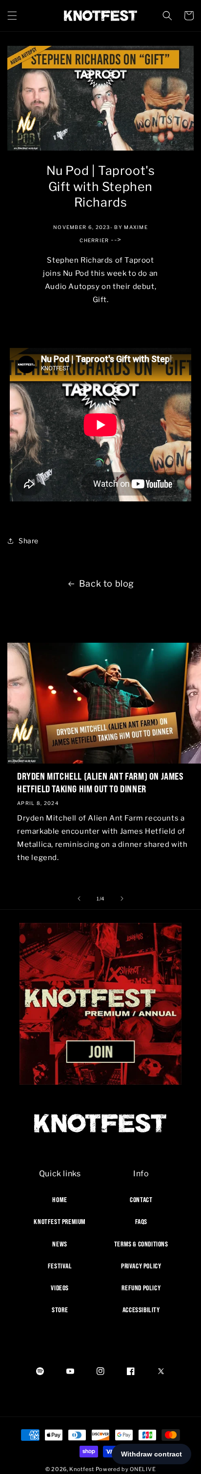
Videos (60, 1288)
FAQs (141, 1221)
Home (59, 1200)
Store (60, 1310)
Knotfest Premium (60, 1221)
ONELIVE (143, 1469)
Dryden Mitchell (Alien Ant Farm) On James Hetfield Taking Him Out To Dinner (100, 782)
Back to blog (106, 583)
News (59, 1244)
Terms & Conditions (141, 1244)
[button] (12, 15)
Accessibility (141, 1310)
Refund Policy (141, 1288)
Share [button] (29, 540)
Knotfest (81, 1469)
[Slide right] (122, 898)
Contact (141, 1200)
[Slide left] (79, 898)
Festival (60, 1266)
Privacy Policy (141, 1266)
